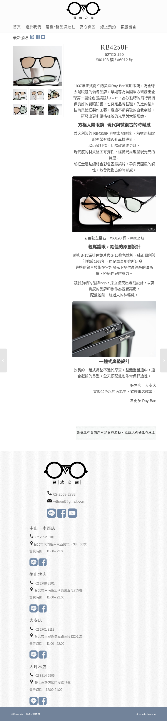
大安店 (150, 386)
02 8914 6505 (45, 675)
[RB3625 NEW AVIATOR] (3, 360)
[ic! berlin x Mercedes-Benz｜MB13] (163, 360)
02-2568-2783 (64, 494)
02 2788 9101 (45, 583)
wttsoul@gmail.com (69, 501)
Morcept (151, 714)
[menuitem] (17, 27)
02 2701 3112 (44, 629)
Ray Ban (149, 401)
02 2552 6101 (45, 537)
